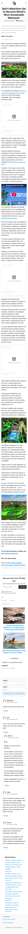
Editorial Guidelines (8, 922)
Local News (12, 600)
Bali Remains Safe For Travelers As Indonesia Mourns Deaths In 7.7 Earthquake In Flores (12, 906)
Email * (5, 687)
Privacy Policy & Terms (9, 919)
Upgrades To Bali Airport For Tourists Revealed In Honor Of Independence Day (13, 885)
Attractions (4, 600)
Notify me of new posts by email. (12, 662)
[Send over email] (12, 39)
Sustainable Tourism (6, 604)
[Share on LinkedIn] (9, 39)
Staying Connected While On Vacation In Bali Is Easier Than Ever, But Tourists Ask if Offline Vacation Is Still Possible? (14, 865)
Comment (4, 665)
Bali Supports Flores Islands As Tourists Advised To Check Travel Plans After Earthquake (13, 895)
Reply (6, 711)
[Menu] (2, 3)
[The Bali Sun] (14, 3)
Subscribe (22, 587)
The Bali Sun (9, 591)
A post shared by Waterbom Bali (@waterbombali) (14, 135)
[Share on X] (6, 39)
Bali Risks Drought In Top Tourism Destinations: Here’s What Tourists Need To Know (14, 876)
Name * (5, 680)
